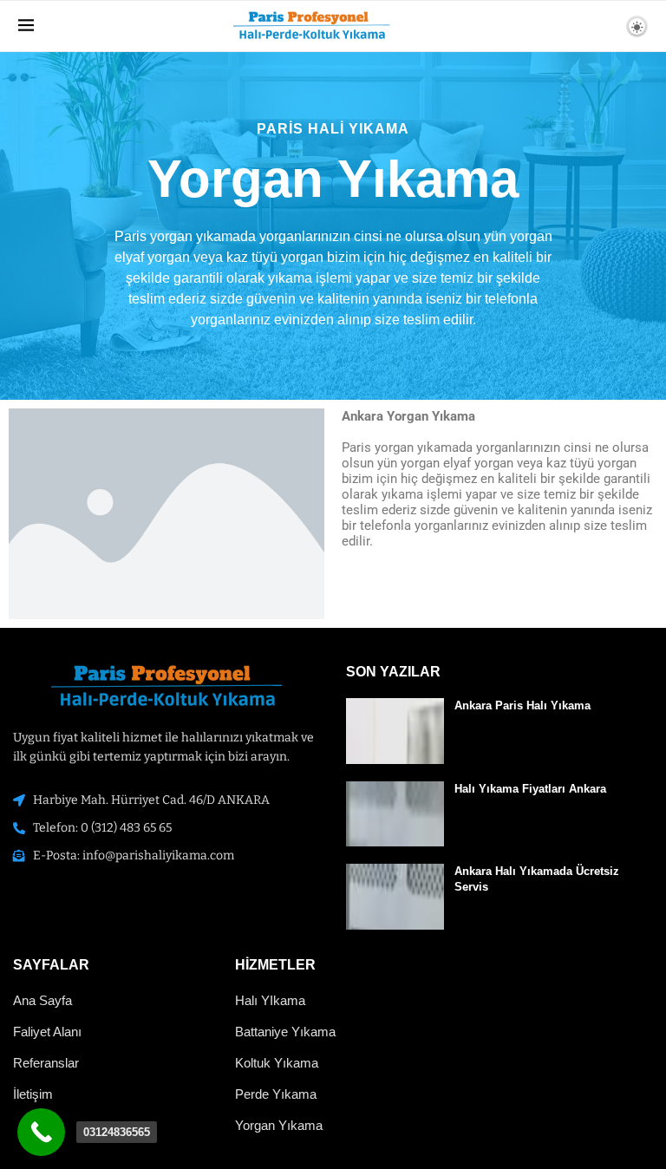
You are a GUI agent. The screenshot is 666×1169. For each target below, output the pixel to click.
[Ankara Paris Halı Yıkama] (395, 731)
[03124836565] (41, 1132)
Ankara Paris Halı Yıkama (522, 705)
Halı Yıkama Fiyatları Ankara (530, 788)
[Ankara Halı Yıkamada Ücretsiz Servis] (395, 897)
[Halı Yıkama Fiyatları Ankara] (395, 814)
